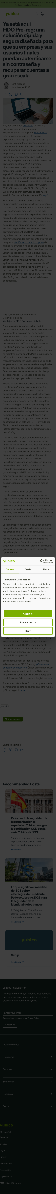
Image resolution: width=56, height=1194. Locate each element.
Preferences (26, 622)
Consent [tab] (10, 569)
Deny (28, 631)
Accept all (28, 614)
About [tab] (46, 569)
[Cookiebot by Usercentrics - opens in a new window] (40, 561)
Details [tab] (28, 569)
